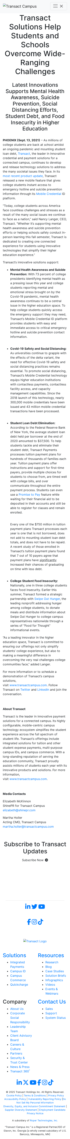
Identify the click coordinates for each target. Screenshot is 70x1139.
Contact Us (52, 1001)
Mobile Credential (48, 194)
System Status (55, 1018)
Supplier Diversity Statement (21, 1109)
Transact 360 (20, 1071)
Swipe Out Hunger (47, 599)
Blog (48, 967)
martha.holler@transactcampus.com (28, 826)
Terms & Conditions (35, 1095)
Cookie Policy (14, 1095)
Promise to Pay (29, 494)
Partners (16, 1053)
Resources (51, 955)
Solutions (14, 955)
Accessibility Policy (15, 1099)
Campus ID (18, 971)
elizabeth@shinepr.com (19, 810)
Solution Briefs (55, 975)
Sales (49, 1009)
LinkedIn (43, 689)
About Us (17, 1009)
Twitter (25, 689)
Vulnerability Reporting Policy (44, 1099)
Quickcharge (19, 984)
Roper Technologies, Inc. (44, 1120)
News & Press (19, 1067)
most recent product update (23, 176)
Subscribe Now (32, 860)
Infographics (54, 980)
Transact (24, 153)
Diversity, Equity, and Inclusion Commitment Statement (34, 1106)
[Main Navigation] (58, 6)
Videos (50, 984)
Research (51, 962)
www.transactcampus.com (28, 685)
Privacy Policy (56, 1095)
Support (51, 1013)
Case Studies (54, 971)
